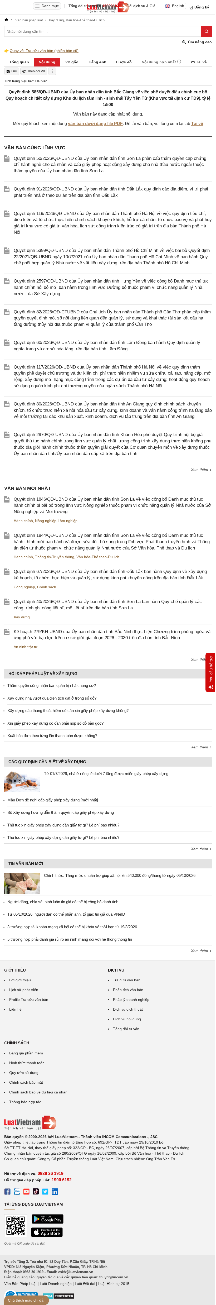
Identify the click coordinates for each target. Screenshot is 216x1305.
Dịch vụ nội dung (127, 1019)
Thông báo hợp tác (25, 1102)
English (178, 6)
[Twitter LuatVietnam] (45, 1192)
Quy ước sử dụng (23, 1072)
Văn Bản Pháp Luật (20, 1284)
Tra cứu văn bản (126, 980)
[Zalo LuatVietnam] (17, 1192)
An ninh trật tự (25, 647)
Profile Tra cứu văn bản (28, 999)
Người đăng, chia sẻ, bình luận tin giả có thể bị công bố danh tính (62, 902)
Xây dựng (22, 617)
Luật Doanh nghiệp (56, 1284)
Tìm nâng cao (199, 42)
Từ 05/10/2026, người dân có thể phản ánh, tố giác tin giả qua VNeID (66, 914)
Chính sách (46, 587)
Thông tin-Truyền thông (54, 557)
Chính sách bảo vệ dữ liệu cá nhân (38, 1092)
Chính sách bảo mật (26, 1082)
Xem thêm (200, 469)
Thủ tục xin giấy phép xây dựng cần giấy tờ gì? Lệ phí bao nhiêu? (63, 825)
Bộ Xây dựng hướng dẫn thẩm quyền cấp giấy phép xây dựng (60, 812)
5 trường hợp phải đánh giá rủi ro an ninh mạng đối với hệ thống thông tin (69, 939)
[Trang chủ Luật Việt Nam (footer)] (108, 1123)
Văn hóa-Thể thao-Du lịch (97, 557)
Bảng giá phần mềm (26, 1053)
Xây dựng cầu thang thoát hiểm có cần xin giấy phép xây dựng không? (68, 710)
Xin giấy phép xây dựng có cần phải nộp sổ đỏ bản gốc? (55, 723)
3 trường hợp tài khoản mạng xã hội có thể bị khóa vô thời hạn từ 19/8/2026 (72, 927)
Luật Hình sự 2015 (113, 1284)
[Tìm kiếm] (206, 31)
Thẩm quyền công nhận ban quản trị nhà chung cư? (51, 685)
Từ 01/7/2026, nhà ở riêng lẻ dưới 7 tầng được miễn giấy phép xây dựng (106, 773)
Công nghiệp (24, 587)
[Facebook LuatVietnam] (7, 1192)
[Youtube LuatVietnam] (26, 1192)
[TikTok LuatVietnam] (36, 1192)
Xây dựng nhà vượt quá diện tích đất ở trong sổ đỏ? (51, 698)
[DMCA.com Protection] (58, 1298)
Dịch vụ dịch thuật (128, 1009)
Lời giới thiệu (20, 980)
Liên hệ (15, 1009)
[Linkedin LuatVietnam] (55, 1192)
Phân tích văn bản (128, 990)
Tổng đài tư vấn (126, 1029)
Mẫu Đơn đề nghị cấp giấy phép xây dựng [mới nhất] (52, 800)
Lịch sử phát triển (23, 990)
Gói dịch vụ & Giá (140, 6)
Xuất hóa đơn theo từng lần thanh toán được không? (52, 735)
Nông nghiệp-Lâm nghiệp (56, 521)
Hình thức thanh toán (27, 1063)
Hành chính (23, 521)
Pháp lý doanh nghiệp (131, 999)
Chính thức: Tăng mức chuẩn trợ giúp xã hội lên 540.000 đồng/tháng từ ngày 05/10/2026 (119, 875)
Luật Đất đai (85, 1284)
